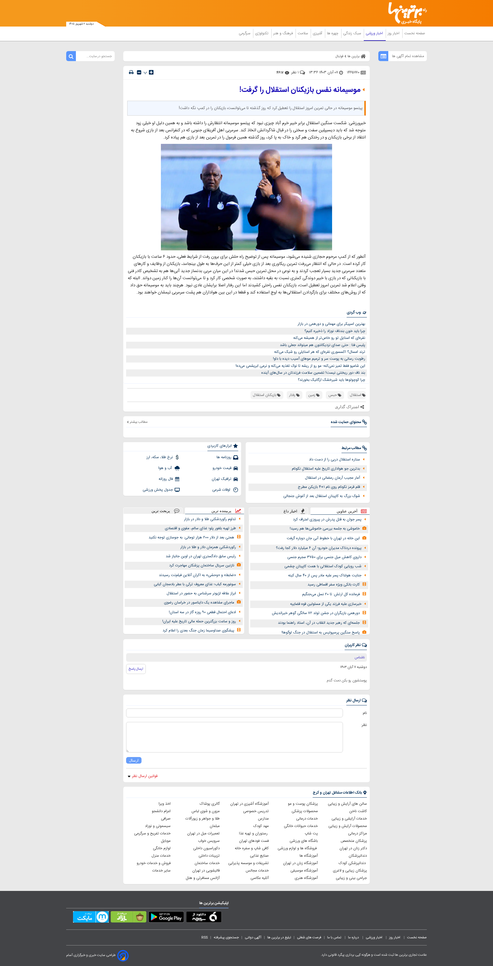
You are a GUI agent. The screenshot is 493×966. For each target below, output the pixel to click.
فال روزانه (166, 479)
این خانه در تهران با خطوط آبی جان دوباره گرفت (323, 538)
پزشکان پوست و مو (303, 804)
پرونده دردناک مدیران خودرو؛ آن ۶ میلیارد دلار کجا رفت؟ (318, 548)
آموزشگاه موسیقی (304, 871)
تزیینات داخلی (209, 856)
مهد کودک (261, 826)
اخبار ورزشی (375, 33)
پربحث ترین (160, 511)
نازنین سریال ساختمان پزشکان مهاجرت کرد (201, 565)
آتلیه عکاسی (259, 878)
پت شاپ (311, 833)
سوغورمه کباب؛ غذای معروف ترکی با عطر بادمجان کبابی (195, 584)
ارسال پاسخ (136, 669)
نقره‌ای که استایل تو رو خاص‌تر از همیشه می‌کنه (329, 338)
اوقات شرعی (221, 490)
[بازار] (128, 918)
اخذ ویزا (165, 804)
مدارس (263, 819)
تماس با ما (334, 937)
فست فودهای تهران (254, 841)
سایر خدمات (161, 871)
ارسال (134, 760)
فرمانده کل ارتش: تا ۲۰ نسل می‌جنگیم (331, 594)
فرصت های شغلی (309, 937)
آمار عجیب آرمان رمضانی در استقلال (332, 478)
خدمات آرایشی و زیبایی (349, 819)
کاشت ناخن (358, 811)
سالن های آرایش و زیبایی (347, 804)
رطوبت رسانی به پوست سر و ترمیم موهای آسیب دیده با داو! (319, 359)
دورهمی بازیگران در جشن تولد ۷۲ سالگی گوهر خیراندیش (316, 613)
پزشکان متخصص (354, 841)
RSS (204, 937)
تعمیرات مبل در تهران (203, 833)
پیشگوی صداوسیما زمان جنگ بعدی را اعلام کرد (198, 630)
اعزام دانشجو (161, 811)
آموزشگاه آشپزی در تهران (249, 804)
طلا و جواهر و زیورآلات (202, 819)
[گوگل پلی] (166, 918)
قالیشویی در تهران (206, 871)
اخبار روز (394, 33)
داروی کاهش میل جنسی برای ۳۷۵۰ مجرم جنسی (324, 557)
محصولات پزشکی (305, 811)
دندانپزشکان (358, 856)
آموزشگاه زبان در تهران (300, 863)
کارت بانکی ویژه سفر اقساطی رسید (334, 584)
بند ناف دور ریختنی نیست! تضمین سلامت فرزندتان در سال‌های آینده (313, 373)
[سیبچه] (204, 918)
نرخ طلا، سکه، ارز (159, 457)
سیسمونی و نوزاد (158, 826)
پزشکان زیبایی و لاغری (350, 871)
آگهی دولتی (253, 937)
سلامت (303, 33)
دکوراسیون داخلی (206, 848)
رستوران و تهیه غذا (254, 833)
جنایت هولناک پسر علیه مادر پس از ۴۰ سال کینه (324, 575)
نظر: (364, 725)
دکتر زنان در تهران (353, 848)
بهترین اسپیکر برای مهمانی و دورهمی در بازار (331, 324)
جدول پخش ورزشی (158, 490)
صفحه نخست (414, 33)
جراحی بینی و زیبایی (351, 878)
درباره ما (354, 937)
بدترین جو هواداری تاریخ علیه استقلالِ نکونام (326, 469)
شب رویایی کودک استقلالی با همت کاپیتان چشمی (322, 566)
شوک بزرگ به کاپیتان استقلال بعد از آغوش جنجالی (321, 496)
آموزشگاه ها (309, 856)
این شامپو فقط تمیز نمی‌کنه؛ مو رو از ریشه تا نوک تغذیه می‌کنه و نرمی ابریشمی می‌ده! (300, 366)
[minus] (139, 72)
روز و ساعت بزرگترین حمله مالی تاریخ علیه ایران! (199, 621)
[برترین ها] (405, 13)
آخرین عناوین (347, 511)
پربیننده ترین (221, 511)
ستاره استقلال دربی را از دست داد (334, 459)
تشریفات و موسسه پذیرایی (248, 863)
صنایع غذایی (259, 856)
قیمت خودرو (222, 468)
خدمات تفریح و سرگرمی (152, 833)
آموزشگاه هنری (306, 878)
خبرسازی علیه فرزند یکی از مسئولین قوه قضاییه (325, 604)
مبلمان (215, 826)
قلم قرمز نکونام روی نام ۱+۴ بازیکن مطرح (329, 487)
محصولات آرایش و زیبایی (347, 826)
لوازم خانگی (162, 848)
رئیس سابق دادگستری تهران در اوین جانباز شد (201, 556)
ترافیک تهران (221, 479)
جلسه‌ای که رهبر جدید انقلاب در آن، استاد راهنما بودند (319, 623)
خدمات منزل (161, 856)
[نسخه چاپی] (131, 72)
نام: (364, 713)
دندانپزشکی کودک (353, 863)
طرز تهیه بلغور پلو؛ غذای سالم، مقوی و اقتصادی (200, 528)
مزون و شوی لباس (205, 811)
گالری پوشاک (210, 804)
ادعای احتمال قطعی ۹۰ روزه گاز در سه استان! (202, 612)
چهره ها (333, 33)
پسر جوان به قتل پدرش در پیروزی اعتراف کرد (327, 519)
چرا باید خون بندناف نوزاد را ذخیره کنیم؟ (334, 331)
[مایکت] (91, 918)
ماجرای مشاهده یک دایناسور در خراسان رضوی (199, 602)
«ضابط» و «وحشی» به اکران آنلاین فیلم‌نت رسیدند (197, 575)
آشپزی (318, 33)
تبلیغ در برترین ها (279, 937)
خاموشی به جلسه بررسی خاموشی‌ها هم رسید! (325, 529)
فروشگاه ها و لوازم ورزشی (298, 848)
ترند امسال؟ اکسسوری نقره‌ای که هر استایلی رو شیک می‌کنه (319, 352)
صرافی (166, 819)
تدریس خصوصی (256, 811)
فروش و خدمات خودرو (154, 863)
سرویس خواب (209, 841)
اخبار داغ (290, 511)
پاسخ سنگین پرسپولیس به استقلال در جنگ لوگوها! (321, 632)
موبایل (166, 841)
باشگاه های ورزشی (304, 841)
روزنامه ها (224, 457)
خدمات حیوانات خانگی (301, 826)
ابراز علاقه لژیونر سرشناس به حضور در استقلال (201, 593)
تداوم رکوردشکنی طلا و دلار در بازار (210, 519)
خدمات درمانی (307, 819)
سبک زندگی (352, 33)
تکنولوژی (262, 33)
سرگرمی (245, 33)
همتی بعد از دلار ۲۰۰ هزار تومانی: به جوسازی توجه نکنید (191, 537)
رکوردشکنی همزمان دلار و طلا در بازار (208, 547)
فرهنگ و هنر (283, 33)
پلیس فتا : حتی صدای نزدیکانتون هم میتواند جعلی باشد (322, 345)
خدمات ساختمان (207, 863)
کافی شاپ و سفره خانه (252, 848)
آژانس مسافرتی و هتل (203, 878)
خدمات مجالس (257, 871)
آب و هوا (165, 468)
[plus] (151, 72)
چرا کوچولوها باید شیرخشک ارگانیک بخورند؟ (331, 380)
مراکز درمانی (357, 833)
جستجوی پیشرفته (226, 937)
